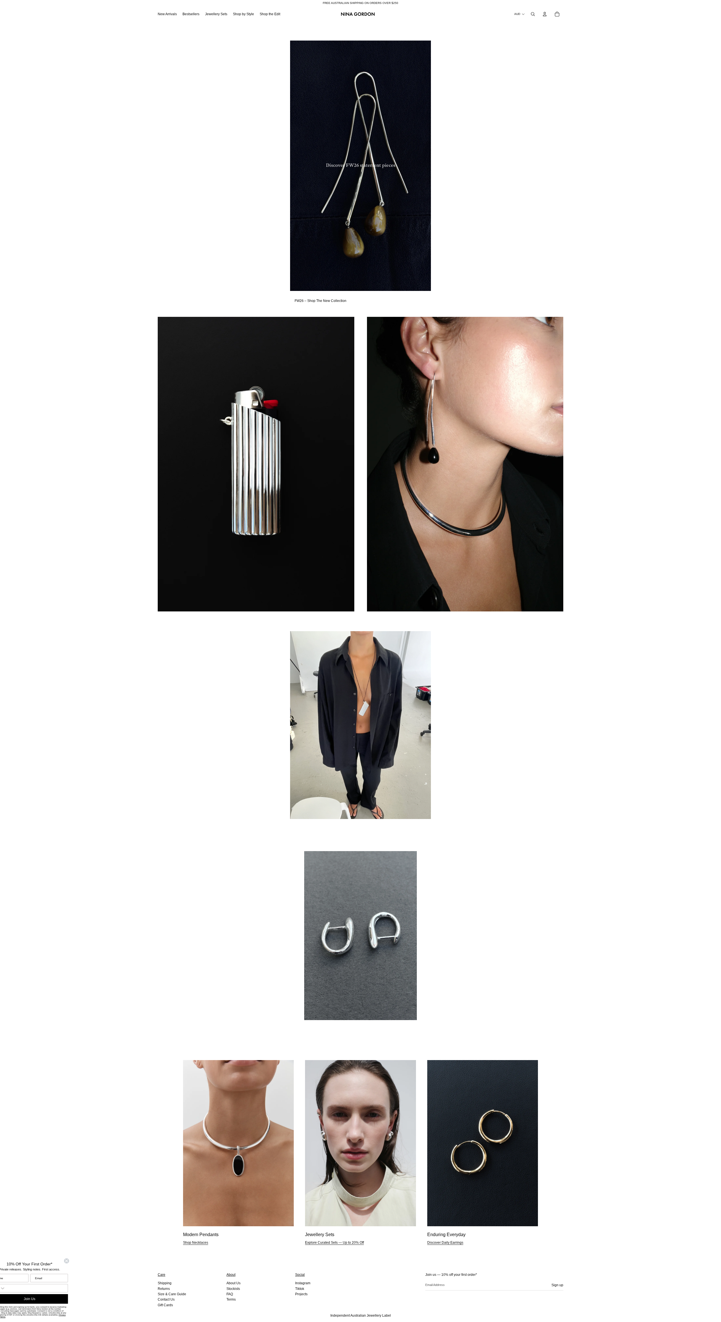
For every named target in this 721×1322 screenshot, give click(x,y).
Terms (231, 1299)
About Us (233, 1283)
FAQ (229, 1294)
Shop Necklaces (195, 1243)
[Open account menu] (544, 14)
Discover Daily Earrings (445, 1243)
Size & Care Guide (172, 1294)
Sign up (557, 1285)
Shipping (165, 1283)
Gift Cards (165, 1305)
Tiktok (299, 1289)
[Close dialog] (79, 1261)
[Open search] (533, 14)
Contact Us (166, 1299)
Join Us (42, 1299)
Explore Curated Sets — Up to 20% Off (334, 1243)
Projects (301, 1294)
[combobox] (11, 1288)
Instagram (302, 1283)
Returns (164, 1289)
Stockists (233, 1289)
